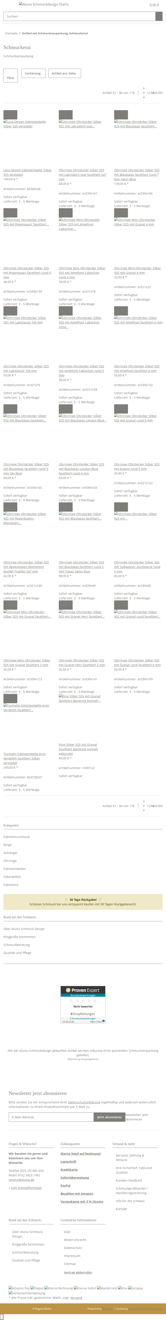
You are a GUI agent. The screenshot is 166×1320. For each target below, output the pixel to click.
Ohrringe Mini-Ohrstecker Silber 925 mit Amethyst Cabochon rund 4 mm (82, 272)
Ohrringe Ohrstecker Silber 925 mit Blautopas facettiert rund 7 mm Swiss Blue (137, 174)
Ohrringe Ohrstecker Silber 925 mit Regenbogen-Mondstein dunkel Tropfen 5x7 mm (26, 566)
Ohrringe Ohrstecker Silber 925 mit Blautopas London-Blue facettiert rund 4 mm (81, 468)
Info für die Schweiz (130, 1201)
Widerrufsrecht (75, 1240)
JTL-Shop (107, 1308)
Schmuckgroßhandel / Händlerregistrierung (132, 1190)
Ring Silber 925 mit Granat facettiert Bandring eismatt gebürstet (78, 749)
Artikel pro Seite (64, 73)
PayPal (65, 1186)
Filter (10, 78)
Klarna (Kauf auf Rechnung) (81, 1154)
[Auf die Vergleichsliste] (6, 114)
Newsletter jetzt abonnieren (136, 1117)
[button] (134, 5)
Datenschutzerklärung (84, 1102)
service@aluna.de (21, 1180)
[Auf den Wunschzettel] (13, 114)
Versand (76, 1298)
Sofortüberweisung (75, 1178)
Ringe (7, 845)
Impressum (72, 1256)
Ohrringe (10, 861)
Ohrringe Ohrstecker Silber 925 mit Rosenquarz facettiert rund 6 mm (27, 272)
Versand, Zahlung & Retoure (130, 1157)
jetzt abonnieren (109, 1117)
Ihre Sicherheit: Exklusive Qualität (134, 1170)
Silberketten (12, 877)
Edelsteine (11, 885)
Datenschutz (73, 1248)
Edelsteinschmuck (16, 837)
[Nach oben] (1, 1317)
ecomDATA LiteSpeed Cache (146, 1308)
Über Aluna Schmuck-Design (24, 929)
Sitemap (70, 1264)
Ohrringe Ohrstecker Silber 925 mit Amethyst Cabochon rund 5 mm (81, 370)
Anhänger (10, 853)
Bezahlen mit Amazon (77, 1193)
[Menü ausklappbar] (8, 5)
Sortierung (33, 73)
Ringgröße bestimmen (19, 937)
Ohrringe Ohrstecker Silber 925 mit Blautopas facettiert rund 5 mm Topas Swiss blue (81, 566)
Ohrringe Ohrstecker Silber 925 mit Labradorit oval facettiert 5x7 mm (82, 174)
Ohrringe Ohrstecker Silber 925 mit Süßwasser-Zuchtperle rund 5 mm (137, 566)
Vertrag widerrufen (78, 1272)
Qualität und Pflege (17, 953)
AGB (67, 1232)
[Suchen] (159, 16)
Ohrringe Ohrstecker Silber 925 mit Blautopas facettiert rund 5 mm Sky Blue (26, 468)
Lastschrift (68, 1162)
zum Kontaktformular (26, 1188)
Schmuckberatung (16, 945)
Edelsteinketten (14, 869)
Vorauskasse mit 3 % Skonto (82, 1201)
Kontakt (121, 1209)
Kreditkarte (69, 1170)
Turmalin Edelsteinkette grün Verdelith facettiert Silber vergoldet (24, 758)
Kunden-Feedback (129, 1180)
